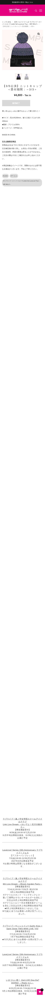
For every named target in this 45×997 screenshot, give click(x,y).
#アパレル (14, 176)
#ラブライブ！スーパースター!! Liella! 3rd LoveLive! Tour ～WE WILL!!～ (21, 182)
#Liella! (5, 176)
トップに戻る (6, 22)
